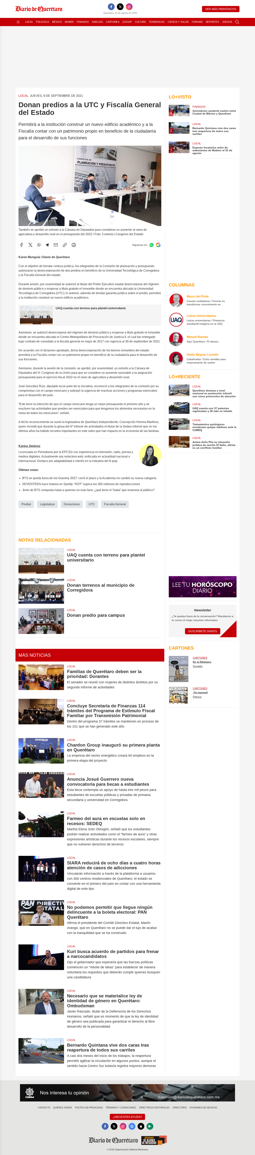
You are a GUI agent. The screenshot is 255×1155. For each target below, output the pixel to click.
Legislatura (47, 504)
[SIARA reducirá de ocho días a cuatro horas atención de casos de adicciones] (41, 876)
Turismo (197, 22)
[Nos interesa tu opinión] (127, 1093)
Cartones (112, 22)
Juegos (227, 22)
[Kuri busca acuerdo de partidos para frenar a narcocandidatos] (41, 964)
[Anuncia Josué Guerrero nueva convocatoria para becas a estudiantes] (41, 789)
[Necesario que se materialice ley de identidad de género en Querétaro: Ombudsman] (41, 1011)
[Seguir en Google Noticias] (158, 245)
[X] (120, 6)
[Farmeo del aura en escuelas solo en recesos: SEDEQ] (41, 831)
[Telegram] (47, 245)
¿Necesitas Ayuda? (127, 1116)
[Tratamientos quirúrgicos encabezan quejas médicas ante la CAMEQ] (179, 425)
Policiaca (42, 22)
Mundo (69, 22)
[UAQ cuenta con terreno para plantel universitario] (41, 560)
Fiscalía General (115, 504)
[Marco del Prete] (176, 300)
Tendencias (157, 22)
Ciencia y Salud (178, 22)
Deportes (212, 22)
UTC (92, 504)
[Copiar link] (65, 245)
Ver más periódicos (220, 9)
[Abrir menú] (18, 22)
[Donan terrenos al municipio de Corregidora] (41, 591)
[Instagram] (129, 6)
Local (29, 22)
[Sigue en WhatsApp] (152, 245)
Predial (26, 504)
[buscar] (237, 22)
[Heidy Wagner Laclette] (176, 358)
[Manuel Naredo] (176, 339)
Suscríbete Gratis (202, 631)
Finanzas (83, 22)
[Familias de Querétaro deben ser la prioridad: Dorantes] (41, 679)
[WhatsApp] (39, 245)
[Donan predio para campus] (41, 621)
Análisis (97, 22)
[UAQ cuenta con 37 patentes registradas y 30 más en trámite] (179, 408)
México (57, 22)
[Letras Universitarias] (176, 319)
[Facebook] (111, 6)
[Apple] (141, 1126)
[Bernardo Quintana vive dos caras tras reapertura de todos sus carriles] (41, 1055)
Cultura (140, 22)
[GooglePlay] (150, 1126)
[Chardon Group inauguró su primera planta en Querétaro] (41, 753)
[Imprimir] (74, 245)
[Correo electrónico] (56, 245)
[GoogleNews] (132, 1126)
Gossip (127, 22)
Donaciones (72, 504)
